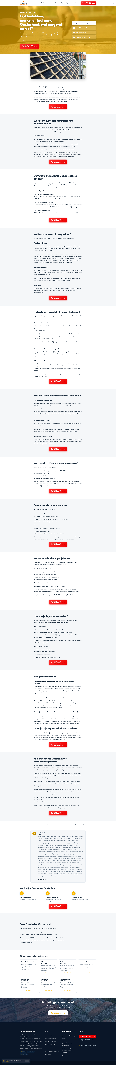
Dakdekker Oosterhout (38, 3)
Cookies (84, 1063)
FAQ (62, 3)
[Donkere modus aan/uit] (113, 3)
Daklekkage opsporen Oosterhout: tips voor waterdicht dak (67, 1043)
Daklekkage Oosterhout (50, 1041)
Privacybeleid (69, 1063)
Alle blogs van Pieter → (43, 879)
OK (27, 1061)
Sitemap (94, 1063)
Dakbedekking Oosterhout (29, 12)
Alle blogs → (65, 1056)
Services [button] (49, 3)
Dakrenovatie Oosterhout (50, 1045)
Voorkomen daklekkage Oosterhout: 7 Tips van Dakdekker (67, 1050)
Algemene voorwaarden (77, 1063)
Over (56, 3)
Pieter (24, 41)
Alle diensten (48, 1054)
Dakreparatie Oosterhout (50, 1048)
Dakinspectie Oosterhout (50, 1038)
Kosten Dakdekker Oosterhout (52, 1051)
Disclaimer (90, 1063)
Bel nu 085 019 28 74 (86, 1036)
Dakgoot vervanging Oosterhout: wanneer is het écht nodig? (69, 1036)
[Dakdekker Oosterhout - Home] (23, 3)
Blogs (67, 3)
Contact (74, 3)
